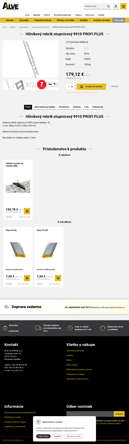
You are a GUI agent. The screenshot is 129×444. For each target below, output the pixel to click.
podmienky (14, 331)
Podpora (78, 15)
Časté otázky (71, 365)
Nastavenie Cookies (12, 417)
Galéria (47, 15)
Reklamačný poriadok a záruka (79, 369)
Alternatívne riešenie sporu (77, 379)
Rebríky (12, 27)
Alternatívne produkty (44, 107)
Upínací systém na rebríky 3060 (14, 164)
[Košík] (123, 6)
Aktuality (36, 15)
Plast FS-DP (42, 230)
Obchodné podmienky (62, 15)
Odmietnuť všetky (74, 436)
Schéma (77, 107)
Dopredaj (118, 20)
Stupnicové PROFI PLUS (40, 27)
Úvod (4, 27)
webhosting (103, 440)
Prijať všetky (43, 436)
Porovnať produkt (74, 92)
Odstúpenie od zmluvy (75, 374)
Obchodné (13, 325)
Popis (28, 107)
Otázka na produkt (90, 92)
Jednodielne (23, 27)
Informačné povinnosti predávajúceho (20, 412)
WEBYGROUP (121, 440)
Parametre (64, 107)
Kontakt (101, 15)
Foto (86, 107)
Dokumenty (97, 107)
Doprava (69, 355)
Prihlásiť (119, 414)
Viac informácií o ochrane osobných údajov (103, 423)
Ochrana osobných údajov (15, 422)
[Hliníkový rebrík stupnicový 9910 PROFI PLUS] (30, 59)
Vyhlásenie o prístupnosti (14, 426)
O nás (27, 15)
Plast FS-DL (11, 230)
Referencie (90, 15)
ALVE (86, 48)
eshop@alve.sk (16, 370)
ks (72, 86)
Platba (69, 360)
